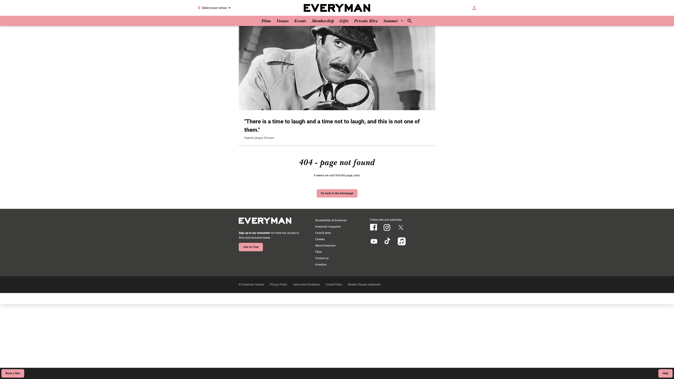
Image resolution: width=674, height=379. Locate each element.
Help (665, 373)
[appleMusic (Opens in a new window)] (402, 241)
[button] (337, 68)
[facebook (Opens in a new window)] (373, 227)
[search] (409, 21)
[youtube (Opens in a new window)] (374, 241)
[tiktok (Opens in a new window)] (388, 241)
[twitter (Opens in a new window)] (401, 227)
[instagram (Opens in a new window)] (387, 227)
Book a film (13, 373)
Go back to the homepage (337, 193)
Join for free (251, 247)
